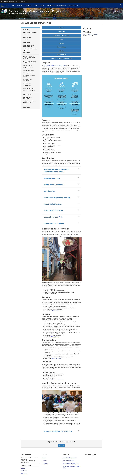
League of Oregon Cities (68, 460)
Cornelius (57, 336)
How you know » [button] (24, 1)
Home (13, 5)
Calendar (44, 457)
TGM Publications (27, 83)
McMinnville (60, 380)
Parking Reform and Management (27, 79)
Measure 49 (25, 40)
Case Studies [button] (61, 31)
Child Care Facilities (27, 94)
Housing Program (27, 37)
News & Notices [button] (73, 5)
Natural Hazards (26, 42)
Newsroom (44, 460)
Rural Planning (26, 52)
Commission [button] (29, 5)
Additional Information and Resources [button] (61, 58)
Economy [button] (61, 39)
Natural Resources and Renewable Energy (28, 45)
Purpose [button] (61, 28)
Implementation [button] (61, 55)
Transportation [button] (61, 47)
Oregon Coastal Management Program (30, 49)
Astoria (52, 336)
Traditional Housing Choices (29, 90)
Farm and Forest (27, 35)
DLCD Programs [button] (61, 5)
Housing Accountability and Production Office (29, 101)
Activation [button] (61, 51)
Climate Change (26, 29)
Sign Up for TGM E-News (28, 88)
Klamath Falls (54, 358)
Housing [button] (61, 43)
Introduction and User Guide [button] (61, 35)
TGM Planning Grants (27, 65)
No (63, 445)
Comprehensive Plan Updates (30, 32)
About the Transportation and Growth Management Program (29, 62)
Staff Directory (24, 471)
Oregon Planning (50, 5)
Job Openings (45, 463)
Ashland (60, 358)
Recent (24, 104)
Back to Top (24, 473)
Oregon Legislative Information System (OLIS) (71, 467)
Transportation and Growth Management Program (15, 18)
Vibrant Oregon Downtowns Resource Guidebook (55, 65)
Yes (60, 445)
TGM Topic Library (27, 85)
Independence (54, 310)
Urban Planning (26, 107)
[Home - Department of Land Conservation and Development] (1, 18)
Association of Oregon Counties (70, 457)
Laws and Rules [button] (39, 5)
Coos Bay (60, 310)
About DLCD (20, 5)
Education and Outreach (28, 70)
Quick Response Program (28, 73)
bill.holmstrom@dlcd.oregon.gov (90, 34)
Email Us (23, 468)
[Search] (121, 5)
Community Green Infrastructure (27, 98)
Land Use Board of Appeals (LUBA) (71, 463)
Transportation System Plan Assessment (29, 76)
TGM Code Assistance (28, 68)
